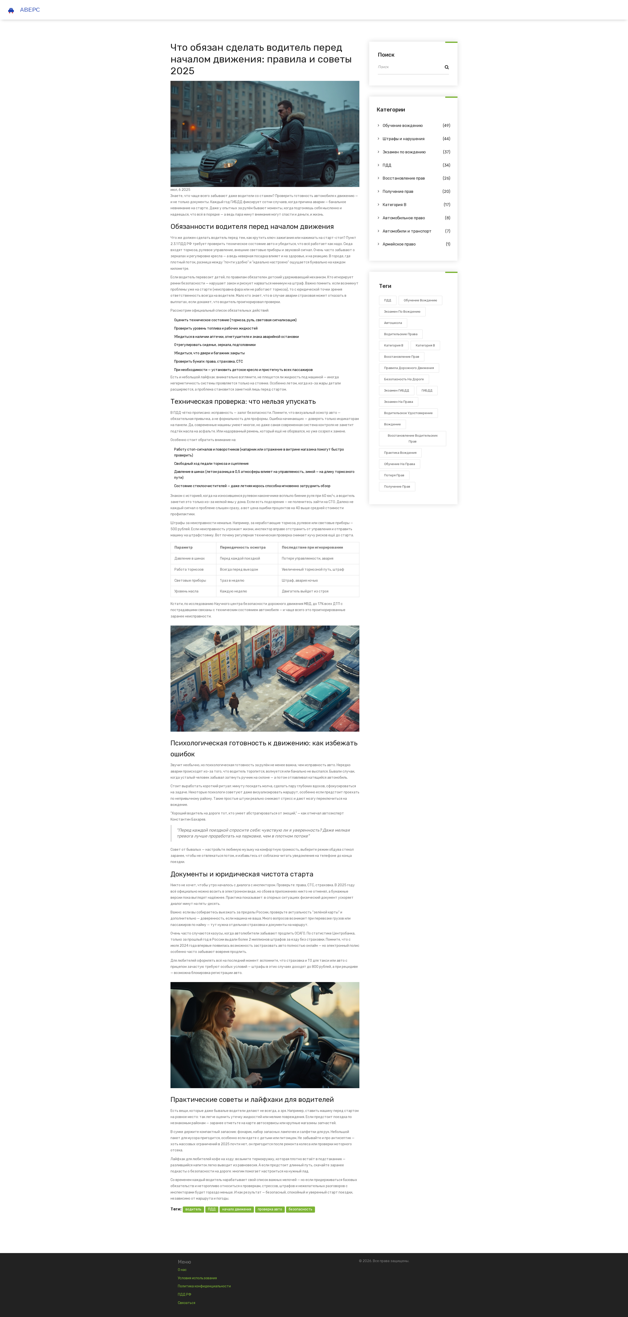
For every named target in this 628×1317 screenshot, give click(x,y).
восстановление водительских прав (413, 438)
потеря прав (394, 475)
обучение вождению (420, 300)
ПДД (212, 1209)
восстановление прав (401, 356)
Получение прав (416, 191)
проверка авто (270, 1209)
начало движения (236, 1209)
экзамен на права (398, 402)
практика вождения (400, 453)
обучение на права (399, 464)
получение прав (397, 486)
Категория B (416, 204)
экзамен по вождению (402, 311)
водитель (193, 1209)
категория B (425, 345)
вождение (392, 424)
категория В (393, 345)
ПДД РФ (184, 1294)
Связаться (186, 1303)
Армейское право (416, 244)
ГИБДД (427, 390)
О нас (182, 1270)
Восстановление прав (416, 178)
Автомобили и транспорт (416, 231)
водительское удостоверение (408, 413)
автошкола (393, 323)
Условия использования (197, 1278)
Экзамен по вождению (416, 152)
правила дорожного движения (409, 368)
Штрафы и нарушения (416, 138)
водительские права (401, 334)
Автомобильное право (416, 218)
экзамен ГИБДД (396, 390)
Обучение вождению (416, 125)
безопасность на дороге (404, 379)
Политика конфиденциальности (204, 1286)
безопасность (300, 1209)
